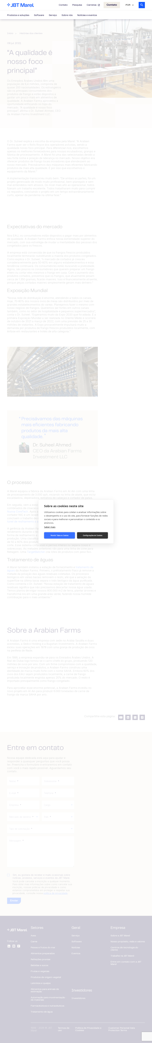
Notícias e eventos (87, 15)
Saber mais (49, 526)
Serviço (53, 15)
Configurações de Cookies (92, 535)
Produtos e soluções (18, 15)
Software (39, 15)
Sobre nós (67, 15)
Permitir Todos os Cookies (59, 535)
